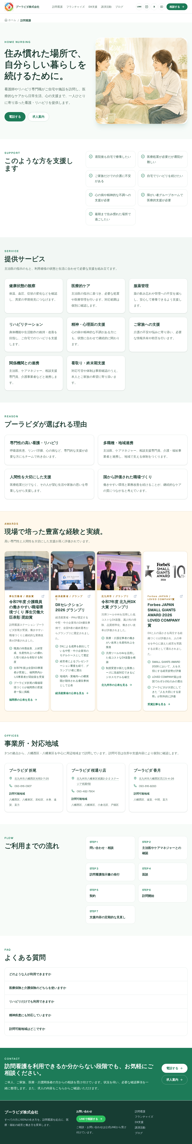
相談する (175, 6)
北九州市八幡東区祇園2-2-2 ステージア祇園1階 (98, 781)
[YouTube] (161, 6)
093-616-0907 (23, 786)
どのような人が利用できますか (30, 974)
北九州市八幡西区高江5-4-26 (156, 778)
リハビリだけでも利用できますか (31, 1001)
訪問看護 (57, 6)
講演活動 (106, 6)
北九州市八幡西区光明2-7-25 (31, 778)
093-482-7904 (86, 791)
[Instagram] (146, 6)
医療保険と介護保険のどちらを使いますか (37, 988)
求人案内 (38, 117)
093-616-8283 (147, 786)
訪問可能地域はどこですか (27, 1029)
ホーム (12, 20)
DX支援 (92, 6)
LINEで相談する (88, 1119)
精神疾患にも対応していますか (30, 1015)
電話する (15, 117)
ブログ (119, 6)
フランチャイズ (75, 6)
